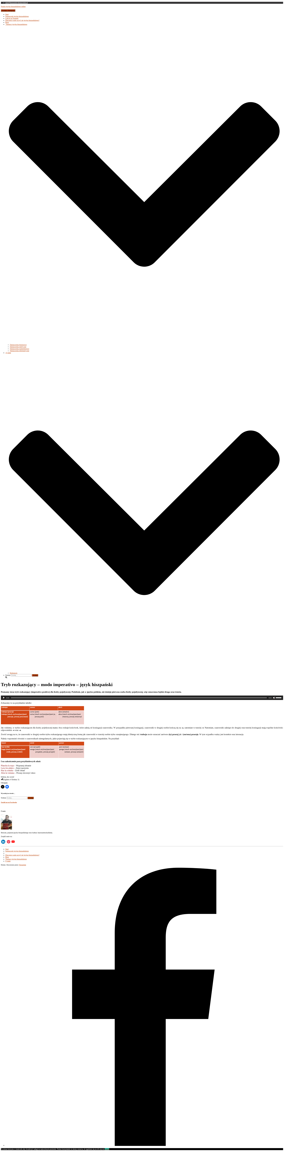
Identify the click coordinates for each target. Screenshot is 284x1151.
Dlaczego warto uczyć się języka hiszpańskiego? (22, 20)
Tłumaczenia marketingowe (19, 349)
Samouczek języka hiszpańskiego (17, 16)
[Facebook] (144, 1145)
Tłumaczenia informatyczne (19, 351)
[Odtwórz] (4, 698)
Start (7, 14)
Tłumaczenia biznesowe (18, 345)
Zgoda (107, 1149)
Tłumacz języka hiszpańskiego (16, 859)
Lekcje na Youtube (11, 18)
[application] (142, 698)
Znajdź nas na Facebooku (9, 802)
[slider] (279, 698)
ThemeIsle (22, 865)
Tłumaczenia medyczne (18, 347)
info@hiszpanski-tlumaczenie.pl (16, 3)
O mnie (8, 861)
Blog (7, 22)
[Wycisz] (274, 698)
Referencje (13, 673)
